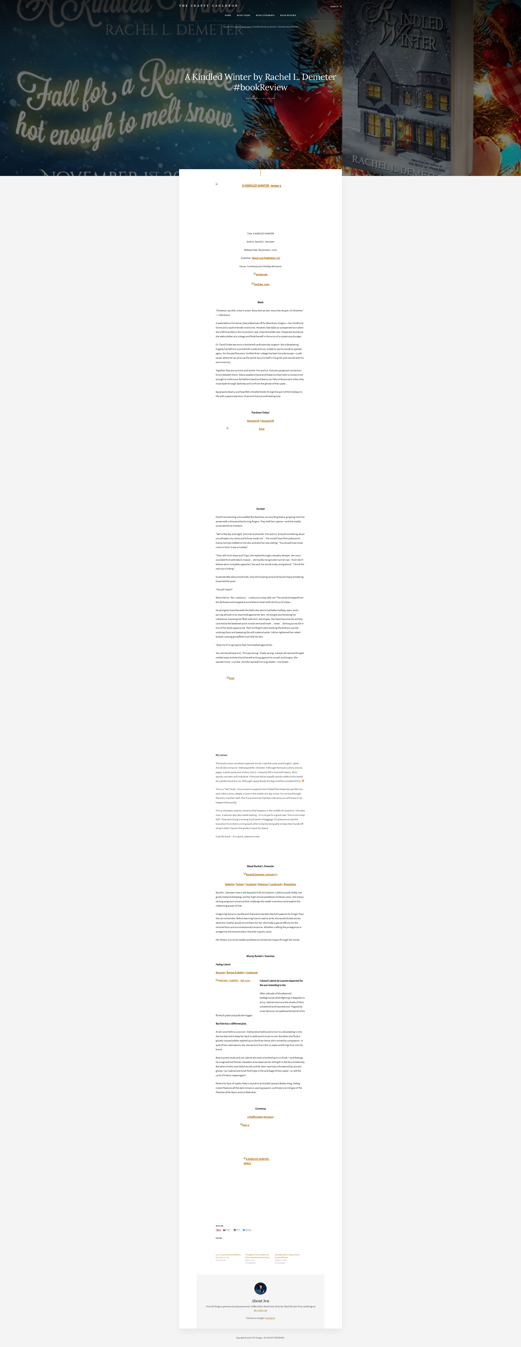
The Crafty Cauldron (209, 5)
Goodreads (276, 884)
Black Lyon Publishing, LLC (266, 258)
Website (229, 884)
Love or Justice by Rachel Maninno (228, 1255)
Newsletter (290, 884)
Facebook (251, 884)
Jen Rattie (270, 1318)
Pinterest (263, 884)
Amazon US (253, 421)
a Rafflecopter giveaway (260, 1117)
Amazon (220, 972)
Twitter (240, 884)
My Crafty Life (260, 1310)
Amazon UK (267, 421)
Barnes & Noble (235, 972)
